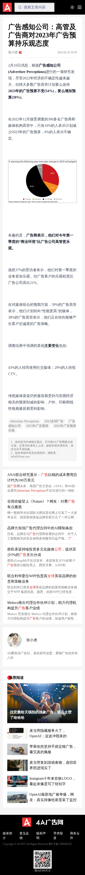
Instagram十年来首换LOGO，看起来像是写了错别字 (52, 781)
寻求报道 (58, 836)
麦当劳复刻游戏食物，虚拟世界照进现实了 (53, 765)
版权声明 (41, 836)
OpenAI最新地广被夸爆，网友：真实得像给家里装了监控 (53, 797)
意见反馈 (24, 836)
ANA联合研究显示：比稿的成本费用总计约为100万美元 (42, 477)
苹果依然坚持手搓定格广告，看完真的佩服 (53, 749)
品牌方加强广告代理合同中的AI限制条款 (40, 528)
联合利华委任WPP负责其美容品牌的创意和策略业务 (41, 578)
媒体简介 (7, 836)
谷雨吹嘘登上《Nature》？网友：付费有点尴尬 (41, 504)
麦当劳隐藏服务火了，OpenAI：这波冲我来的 (48, 733)
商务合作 (75, 836)
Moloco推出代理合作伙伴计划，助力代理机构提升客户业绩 (41, 605)
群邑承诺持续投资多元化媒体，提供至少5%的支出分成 (41, 552)
